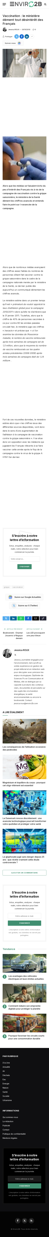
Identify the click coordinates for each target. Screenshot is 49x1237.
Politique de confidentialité (14, 1134)
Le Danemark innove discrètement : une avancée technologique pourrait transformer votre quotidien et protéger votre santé (24, 821)
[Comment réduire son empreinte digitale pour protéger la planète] (24, 993)
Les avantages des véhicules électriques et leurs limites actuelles (26, 977)
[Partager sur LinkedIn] (27, 36)
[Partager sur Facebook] (21, 36)
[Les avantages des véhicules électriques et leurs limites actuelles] (24, 963)
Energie (6, 1083)
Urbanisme (7, 1100)
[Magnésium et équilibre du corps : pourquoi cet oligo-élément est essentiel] (24, 767)
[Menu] (4, 4)
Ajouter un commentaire (24, 873)
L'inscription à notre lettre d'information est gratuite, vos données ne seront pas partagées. (25, 932)
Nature (5, 1088)
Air (4, 1071)
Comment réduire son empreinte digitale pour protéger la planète (24, 1007)
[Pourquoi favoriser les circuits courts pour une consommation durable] (24, 1023)
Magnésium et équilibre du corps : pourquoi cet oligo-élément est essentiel (24, 784)
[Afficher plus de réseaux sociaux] (32, 36)
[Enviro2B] (26, 4)
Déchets (6, 1075)
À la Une (6, 1063)
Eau (4, 1079)
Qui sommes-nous (10, 1117)
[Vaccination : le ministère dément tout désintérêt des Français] (24, 63)
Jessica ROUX (13, 29)
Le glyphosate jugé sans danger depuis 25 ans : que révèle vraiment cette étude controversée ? (23, 860)
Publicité (6, 1125)
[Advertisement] (24, 107)
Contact (6, 1130)
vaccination (18, 587)
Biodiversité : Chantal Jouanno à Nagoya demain (13, 635)
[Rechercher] (45, 4)
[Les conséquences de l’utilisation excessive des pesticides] (24, 731)
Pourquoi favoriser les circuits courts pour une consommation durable (26, 1037)
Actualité (6, 1067)
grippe (6, 587)
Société (6, 1096)
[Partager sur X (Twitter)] (16, 36)
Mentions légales (10, 1138)
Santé (5, 1092)
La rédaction (8, 1121)
